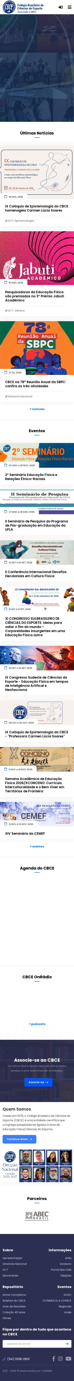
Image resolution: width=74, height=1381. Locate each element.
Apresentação (12, 1258)
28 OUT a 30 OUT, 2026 (21, 722)
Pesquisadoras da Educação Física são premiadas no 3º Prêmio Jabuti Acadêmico (34, 296)
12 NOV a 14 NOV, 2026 (21, 824)
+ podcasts (37, 1024)
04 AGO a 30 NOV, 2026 (22, 465)
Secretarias (10, 1276)
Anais (67, 1312)
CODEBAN (46, 1371)
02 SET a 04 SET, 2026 (20, 562)
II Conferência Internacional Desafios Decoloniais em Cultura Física (36, 574)
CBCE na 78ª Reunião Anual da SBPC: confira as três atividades (35, 384)
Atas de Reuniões (14, 1306)
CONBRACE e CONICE (57, 1301)
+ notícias (37, 409)
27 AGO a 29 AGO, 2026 (22, 512)
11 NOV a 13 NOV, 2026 (20, 769)
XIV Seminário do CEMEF (25, 834)
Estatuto (65, 1264)
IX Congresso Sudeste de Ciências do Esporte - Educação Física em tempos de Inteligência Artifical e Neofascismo (36, 683)
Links (68, 1258)
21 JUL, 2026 (15, 372)
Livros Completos (14, 1295)
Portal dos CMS (61, 1270)
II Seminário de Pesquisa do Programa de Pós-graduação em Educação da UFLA (36, 525)
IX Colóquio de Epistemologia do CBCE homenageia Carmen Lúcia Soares (36, 208)
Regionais (65, 1306)
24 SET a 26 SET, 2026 (20, 668)
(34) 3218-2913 (18, 1359)
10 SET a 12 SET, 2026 (20, 609)
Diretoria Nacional (15, 1264)
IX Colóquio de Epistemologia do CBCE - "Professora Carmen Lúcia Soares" (36, 734)
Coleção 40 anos (14, 1312)
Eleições (66, 1276)
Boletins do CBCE (14, 1301)
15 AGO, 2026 (16, 282)
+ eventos (37, 846)
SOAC (67, 1295)
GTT (5, 1270)
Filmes (7, 1318)
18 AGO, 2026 (16, 197)
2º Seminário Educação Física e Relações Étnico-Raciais (31, 477)
